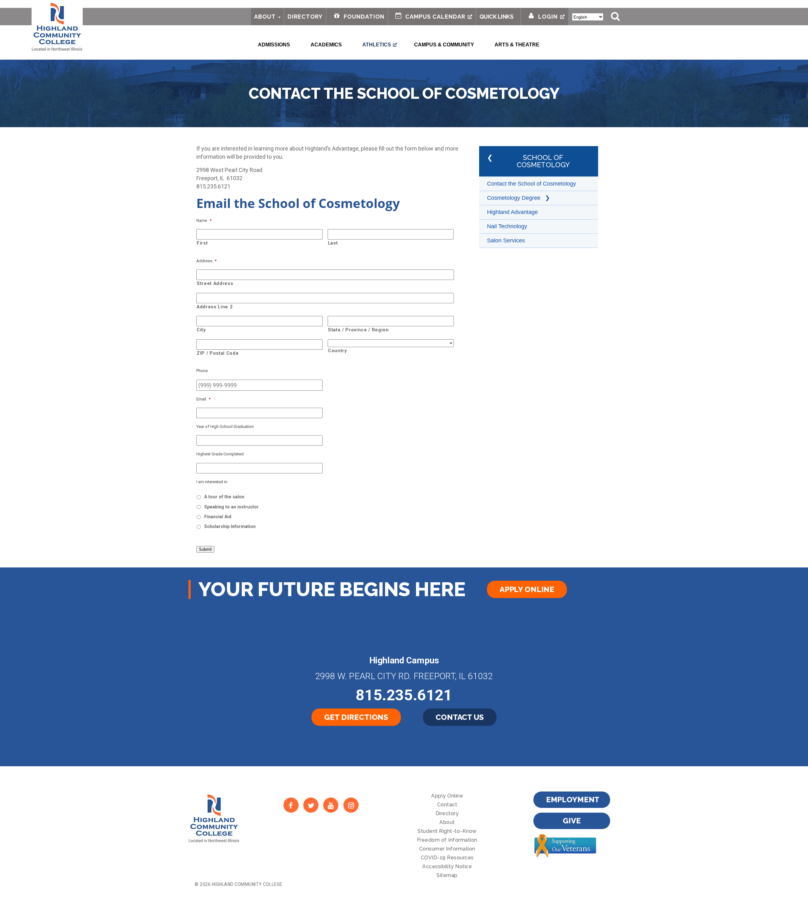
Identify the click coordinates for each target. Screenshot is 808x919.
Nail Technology (507, 226)
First (202, 243)
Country (337, 350)
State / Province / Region (358, 330)
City (201, 330)
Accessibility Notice (447, 866)
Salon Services (506, 240)
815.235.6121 (404, 695)
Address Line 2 (214, 307)
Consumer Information (447, 849)
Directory (305, 16)
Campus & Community (444, 44)
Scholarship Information (230, 526)
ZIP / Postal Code (218, 353)
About (265, 16)
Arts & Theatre (517, 44)
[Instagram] (351, 805)
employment (573, 799)
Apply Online (527, 589)
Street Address (215, 283)
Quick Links (496, 16)
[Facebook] (291, 805)
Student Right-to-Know (447, 831)
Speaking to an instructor (231, 506)
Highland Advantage (512, 212)
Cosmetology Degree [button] (514, 198)
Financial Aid (217, 516)
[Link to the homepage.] (57, 26)
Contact (447, 805)
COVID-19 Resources (447, 858)
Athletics (376, 44)
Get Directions (356, 717)
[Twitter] (311, 805)
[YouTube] (331, 805)
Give (571, 820)
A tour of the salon (224, 496)
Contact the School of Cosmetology (531, 184)
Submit (205, 549)
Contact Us (460, 717)
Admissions (274, 44)
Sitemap (447, 875)
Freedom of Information (447, 840)
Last (333, 243)
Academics (326, 44)
